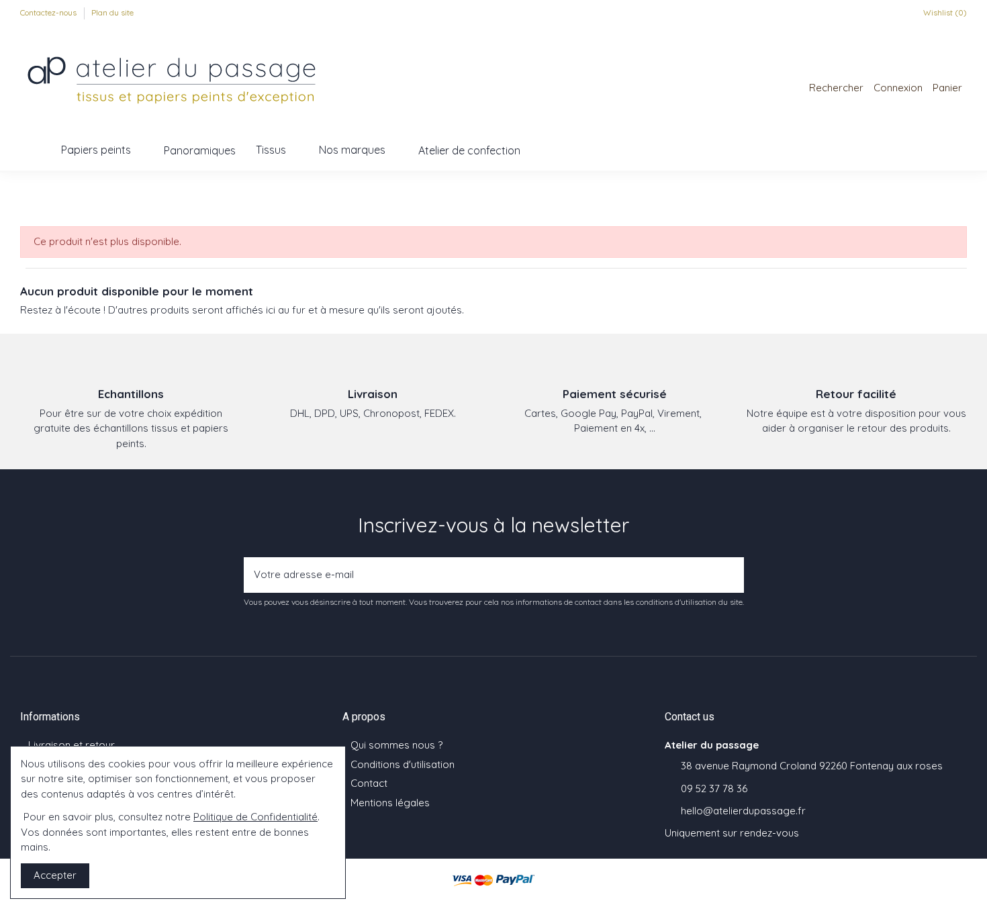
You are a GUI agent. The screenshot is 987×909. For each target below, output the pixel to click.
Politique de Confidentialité (255, 816)
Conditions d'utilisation (402, 764)
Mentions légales (390, 802)
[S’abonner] (730, 575)
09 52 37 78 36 (714, 788)
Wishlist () (944, 12)
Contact (368, 783)
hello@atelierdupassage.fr (743, 810)
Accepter (55, 875)
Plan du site (112, 12)
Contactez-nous (49, 12)
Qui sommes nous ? (396, 744)
